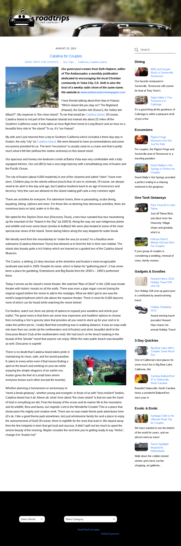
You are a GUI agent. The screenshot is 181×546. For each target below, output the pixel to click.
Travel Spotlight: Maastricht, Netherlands (160, 447)
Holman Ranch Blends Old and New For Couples (162, 243)
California (83, 62)
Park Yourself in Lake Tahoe (163, 206)
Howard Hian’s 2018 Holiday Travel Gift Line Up (162, 282)
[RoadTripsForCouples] (38, 27)
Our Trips (68, 62)
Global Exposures (110, 533)
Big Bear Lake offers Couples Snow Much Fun (163, 351)
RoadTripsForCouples (89, 529)
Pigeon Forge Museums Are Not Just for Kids (161, 140)
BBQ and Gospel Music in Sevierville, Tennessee (162, 73)
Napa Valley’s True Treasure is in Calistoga (161, 101)
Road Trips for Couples (42, 62)
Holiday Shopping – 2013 (162, 308)
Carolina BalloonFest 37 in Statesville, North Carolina (162, 379)
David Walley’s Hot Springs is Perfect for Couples (163, 169)
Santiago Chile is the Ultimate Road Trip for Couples (162, 419)
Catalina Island (98, 62)
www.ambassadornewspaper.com (102, 92)
